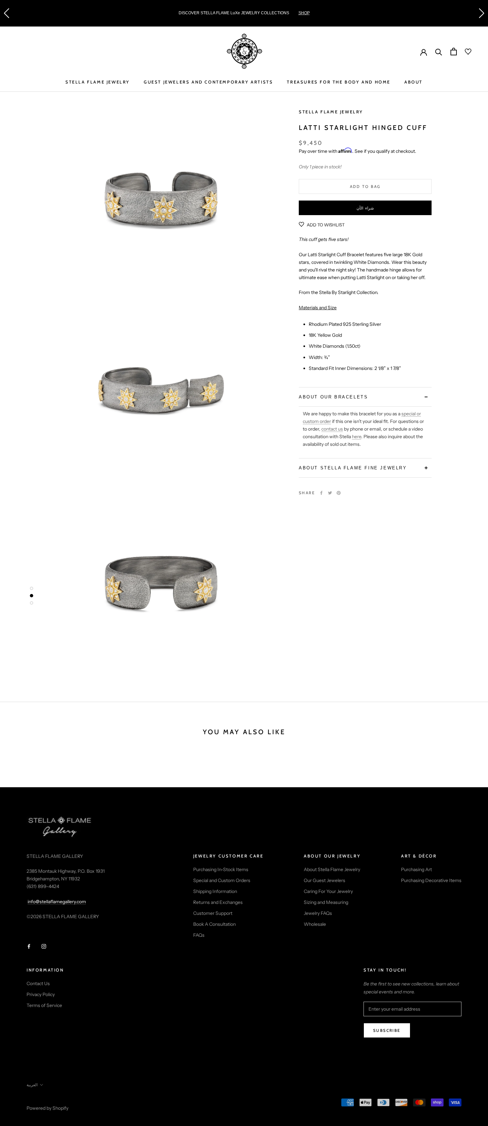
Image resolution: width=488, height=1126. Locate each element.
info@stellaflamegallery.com (57, 902)
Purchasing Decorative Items (431, 880)
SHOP (304, 13)
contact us (332, 429)
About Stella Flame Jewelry (332, 869)
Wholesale (315, 924)
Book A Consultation (214, 924)
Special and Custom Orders (221, 880)
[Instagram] (43, 946)
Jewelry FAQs (318, 913)
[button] (6, 13)
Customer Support (212, 913)
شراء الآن (365, 208)
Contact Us (38, 983)
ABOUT (413, 82)
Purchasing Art (416, 869)
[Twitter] (330, 493)
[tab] (365, 396)
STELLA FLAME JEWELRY (97, 82)
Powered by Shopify (47, 1108)
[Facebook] (321, 493)
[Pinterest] (339, 493)
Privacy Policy (41, 994)
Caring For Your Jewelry (328, 891)
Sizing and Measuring (326, 902)
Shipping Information (215, 891)
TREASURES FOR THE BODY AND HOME (338, 82)
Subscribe (387, 1030)
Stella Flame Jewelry (331, 111)
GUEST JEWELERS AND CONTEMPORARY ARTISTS (208, 82)
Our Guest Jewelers (324, 880)
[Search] (438, 51)
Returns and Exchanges (218, 902)
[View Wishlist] (464, 51)
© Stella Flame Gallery (56, 1099)
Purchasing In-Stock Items (220, 869)
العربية (32, 1084)
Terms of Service (44, 1005)
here (356, 437)
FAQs (198, 935)
